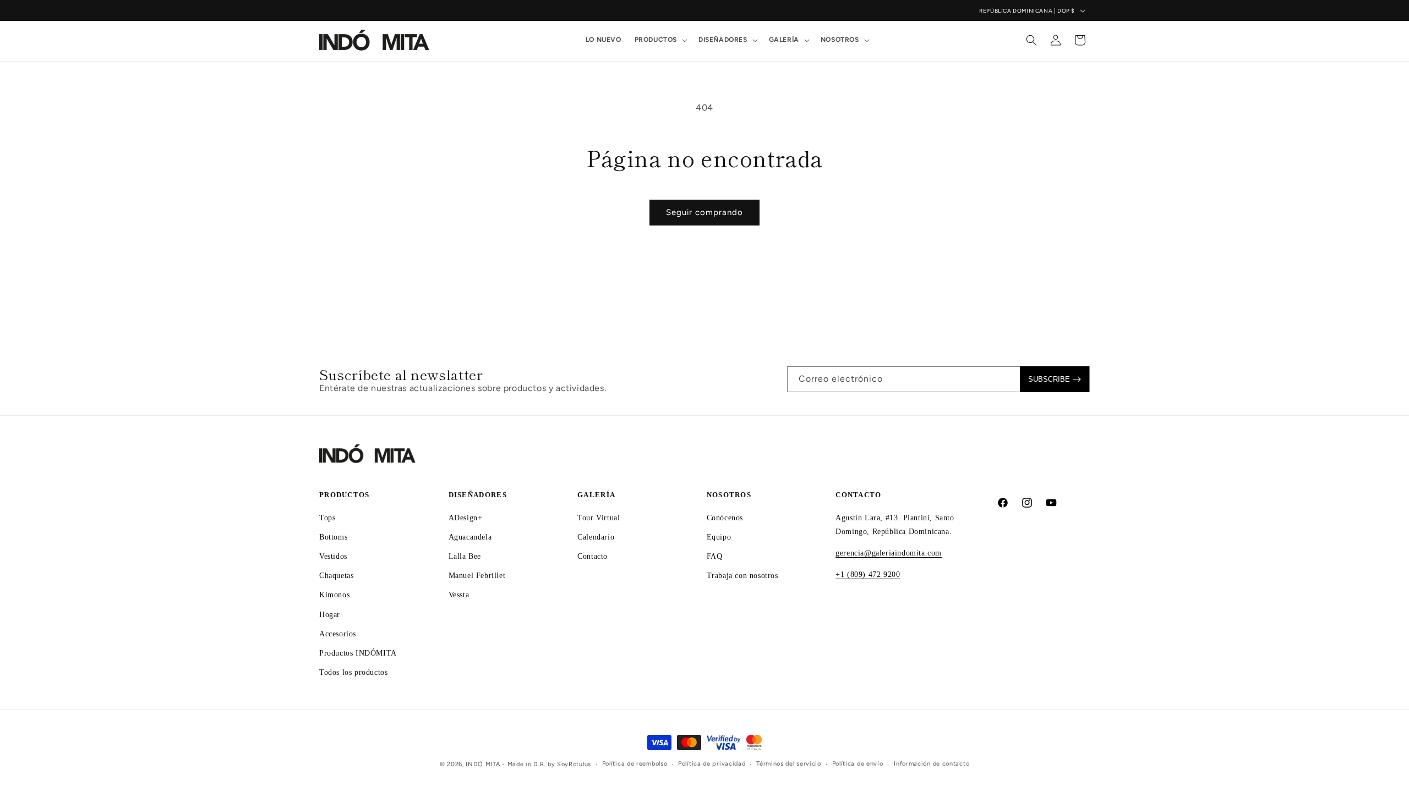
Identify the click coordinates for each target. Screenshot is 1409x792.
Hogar (329, 614)
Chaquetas (336, 575)
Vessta (459, 595)
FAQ (715, 556)
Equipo (719, 537)
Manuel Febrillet (477, 575)
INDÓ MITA (483, 764)
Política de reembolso (635, 763)
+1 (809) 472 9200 (867, 574)
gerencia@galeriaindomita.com (888, 553)
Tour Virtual (598, 518)
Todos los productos (353, 672)
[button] (660, 40)
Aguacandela (470, 537)
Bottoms (333, 537)
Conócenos (725, 518)
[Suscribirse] (1054, 379)
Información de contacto (931, 763)
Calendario (595, 537)
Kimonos (334, 595)
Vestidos (333, 556)
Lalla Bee (465, 556)
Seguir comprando (704, 212)
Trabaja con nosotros (742, 575)
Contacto (592, 556)
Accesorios (337, 634)
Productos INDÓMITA (358, 653)
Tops (327, 518)
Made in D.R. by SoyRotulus (549, 764)
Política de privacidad (711, 763)
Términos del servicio (788, 763)
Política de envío (857, 763)
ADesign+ (466, 518)
